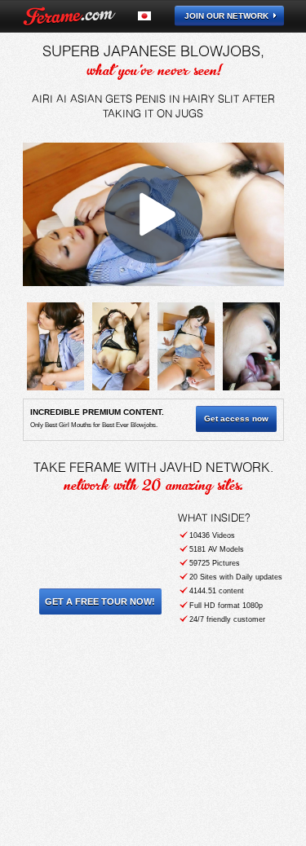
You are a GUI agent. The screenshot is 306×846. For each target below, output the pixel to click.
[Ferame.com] (69, 16)
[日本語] (154, 15)
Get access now (236, 418)
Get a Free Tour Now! (100, 601)
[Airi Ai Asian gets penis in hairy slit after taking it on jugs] (55, 346)
